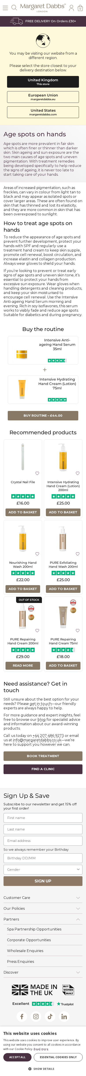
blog (41, 719)
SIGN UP (43, 881)
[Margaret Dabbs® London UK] (43, 8)
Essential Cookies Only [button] (58, 1057)
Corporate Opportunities (29, 940)
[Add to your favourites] (37, 473)
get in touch (41, 704)
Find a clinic (43, 769)
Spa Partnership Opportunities (34, 929)
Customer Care (17, 898)
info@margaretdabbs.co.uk (37, 740)
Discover (11, 972)
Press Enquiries (20, 962)
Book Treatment (43, 756)
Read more (23, 665)
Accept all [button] (17, 1057)
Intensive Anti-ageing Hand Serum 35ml (57, 344)
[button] (43, 1068)
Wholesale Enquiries (25, 951)
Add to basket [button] (23, 512)
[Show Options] (78, 869)
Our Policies (14, 908)
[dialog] (43, 1051)
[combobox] (41, 869)
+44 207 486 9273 (48, 736)
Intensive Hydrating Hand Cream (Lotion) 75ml (57, 383)
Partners (11, 919)
